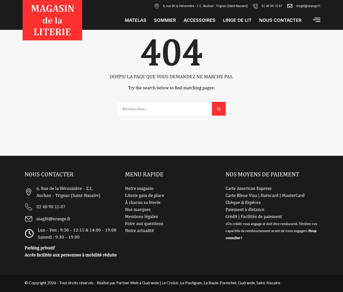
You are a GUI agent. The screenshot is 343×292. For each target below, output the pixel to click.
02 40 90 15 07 (272, 6)
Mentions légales (141, 216)
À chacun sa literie (142, 202)
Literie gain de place (144, 195)
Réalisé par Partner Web (118, 282)
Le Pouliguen (191, 282)
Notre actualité (139, 230)
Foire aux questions (144, 223)
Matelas (135, 20)
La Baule (211, 282)
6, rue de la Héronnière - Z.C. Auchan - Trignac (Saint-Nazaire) (205, 6)
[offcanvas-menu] (316, 20)
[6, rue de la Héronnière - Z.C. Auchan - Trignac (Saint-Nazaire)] (156, 6)
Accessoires (199, 20)
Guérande (246, 282)
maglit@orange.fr (308, 6)
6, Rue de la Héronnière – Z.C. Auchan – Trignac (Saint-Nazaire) (68, 192)
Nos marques (138, 209)
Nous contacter (280, 20)
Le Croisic (170, 282)
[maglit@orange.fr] (289, 6)
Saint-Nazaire (268, 282)
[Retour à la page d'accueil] (52, 20)
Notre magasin (139, 188)
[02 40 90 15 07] (255, 6)
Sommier (165, 20)
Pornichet (228, 282)
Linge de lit (237, 20)
